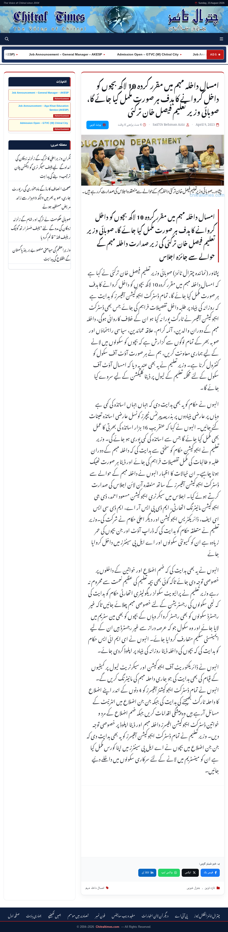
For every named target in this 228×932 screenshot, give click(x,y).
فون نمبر (100, 915)
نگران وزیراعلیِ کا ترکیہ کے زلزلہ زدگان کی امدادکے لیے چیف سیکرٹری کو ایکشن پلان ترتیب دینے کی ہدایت (42, 166)
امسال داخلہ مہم (95, 888)
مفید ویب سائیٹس (123, 915)
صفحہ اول (13, 915)
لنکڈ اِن (145, 872)
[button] (221, 39)
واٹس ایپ (167, 872)
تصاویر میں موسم (78, 915)
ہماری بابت (33, 915)
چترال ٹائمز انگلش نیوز (207, 915)
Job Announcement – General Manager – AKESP (56, 54)
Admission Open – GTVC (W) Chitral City (138, 54)
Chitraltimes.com (107, 926)
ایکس (188, 872)
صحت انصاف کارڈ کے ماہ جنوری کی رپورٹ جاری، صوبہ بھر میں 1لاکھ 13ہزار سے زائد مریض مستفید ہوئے (41, 197)
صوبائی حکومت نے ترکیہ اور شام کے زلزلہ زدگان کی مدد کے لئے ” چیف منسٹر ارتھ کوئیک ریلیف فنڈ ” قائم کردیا (41, 227)
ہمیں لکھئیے (54, 915)
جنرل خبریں (193, 888)
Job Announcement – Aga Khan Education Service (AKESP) (43, 107)
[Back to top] (10, 925)
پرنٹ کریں (95, 125)
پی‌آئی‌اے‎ (181, 915)
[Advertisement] (152, 821)
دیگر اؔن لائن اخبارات (155, 915)
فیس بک (208, 872)
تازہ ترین (210, 888)
